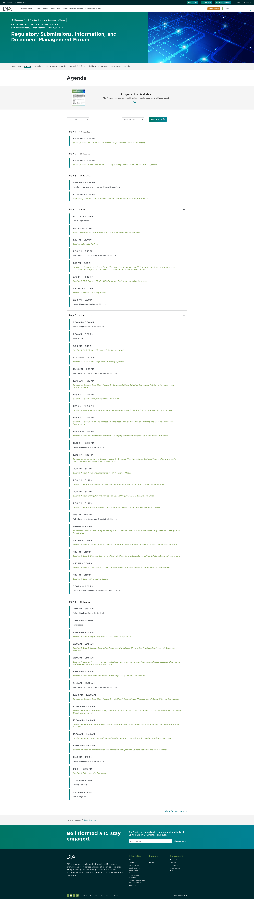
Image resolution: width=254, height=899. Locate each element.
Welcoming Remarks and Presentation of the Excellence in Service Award (107, 232)
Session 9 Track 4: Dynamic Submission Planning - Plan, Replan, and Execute (109, 676)
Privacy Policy (98, 895)
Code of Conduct (135, 873)
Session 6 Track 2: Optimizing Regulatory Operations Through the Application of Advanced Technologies (122, 410)
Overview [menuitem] (16, 66)
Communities (174, 865)
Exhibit (151, 862)
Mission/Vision (134, 865)
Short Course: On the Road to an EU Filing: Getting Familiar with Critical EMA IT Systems (115, 165)
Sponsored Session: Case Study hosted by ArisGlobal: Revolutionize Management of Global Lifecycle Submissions (126, 699)
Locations (132, 885)
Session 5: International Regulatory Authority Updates (98, 362)
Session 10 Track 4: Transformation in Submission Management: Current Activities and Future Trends (120, 750)
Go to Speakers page (175, 811)
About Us (132, 860)
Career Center (174, 868)
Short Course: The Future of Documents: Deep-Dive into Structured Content (109, 143)
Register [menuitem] (128, 66)
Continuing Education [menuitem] (56, 66)
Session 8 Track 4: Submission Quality (90, 579)
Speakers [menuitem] (39, 66)
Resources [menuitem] (116, 66)
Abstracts (173, 862)
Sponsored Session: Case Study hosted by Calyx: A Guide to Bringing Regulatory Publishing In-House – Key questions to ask (123, 386)
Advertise (152, 860)
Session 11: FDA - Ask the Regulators (90, 773)
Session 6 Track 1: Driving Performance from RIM (96, 399)
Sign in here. (90, 820)
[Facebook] (68, 895)
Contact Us (87, 895)
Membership (173, 860)
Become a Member (223, 2)
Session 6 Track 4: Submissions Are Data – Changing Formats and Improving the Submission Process (120, 436)
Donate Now (206, 2)
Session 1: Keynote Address (85, 244)
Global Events (214, 8)
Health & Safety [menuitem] (77, 66)
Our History (133, 862)
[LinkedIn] (71, 895)
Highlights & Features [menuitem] (98, 66)
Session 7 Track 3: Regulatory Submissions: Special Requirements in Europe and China (113, 496)
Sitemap (109, 895)
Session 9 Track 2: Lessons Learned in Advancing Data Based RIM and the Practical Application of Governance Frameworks (125, 649)
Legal (116, 895)
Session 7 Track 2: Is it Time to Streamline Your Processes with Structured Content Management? (118, 484)
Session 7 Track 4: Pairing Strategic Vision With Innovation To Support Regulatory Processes (116, 507)
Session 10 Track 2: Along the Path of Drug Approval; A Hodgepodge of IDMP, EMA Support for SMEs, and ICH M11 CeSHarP (126, 725)
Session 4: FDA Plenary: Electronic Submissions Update (99, 350)
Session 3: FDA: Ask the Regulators (89, 293)
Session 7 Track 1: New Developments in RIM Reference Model (102, 473)
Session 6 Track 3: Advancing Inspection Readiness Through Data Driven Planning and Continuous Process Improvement (123, 423)
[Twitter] (74, 895)
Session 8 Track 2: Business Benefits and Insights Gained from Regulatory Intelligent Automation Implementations (126, 556)
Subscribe (179, 841)
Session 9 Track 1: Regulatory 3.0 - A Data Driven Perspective (102, 637)
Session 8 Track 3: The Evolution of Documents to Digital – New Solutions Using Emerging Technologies (121, 567)
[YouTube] (77, 895)
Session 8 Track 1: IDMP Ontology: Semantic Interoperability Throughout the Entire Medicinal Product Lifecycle (125, 544)
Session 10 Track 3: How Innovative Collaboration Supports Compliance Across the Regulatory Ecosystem (122, 738)
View (134, 102)
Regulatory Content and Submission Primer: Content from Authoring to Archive (110, 199)
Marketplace (192, 2)
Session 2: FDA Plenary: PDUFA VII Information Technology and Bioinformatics (110, 281)
